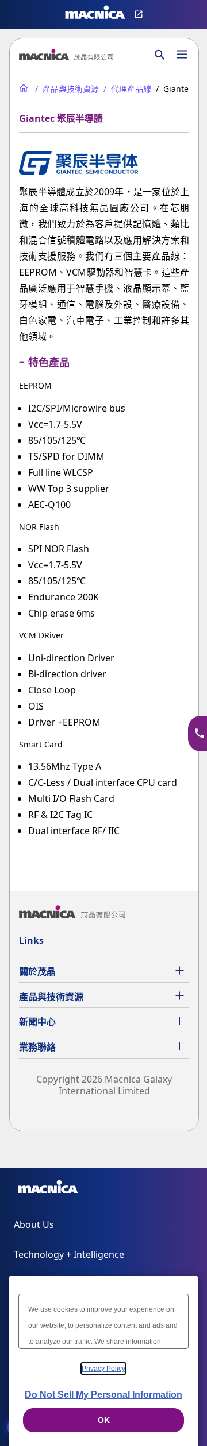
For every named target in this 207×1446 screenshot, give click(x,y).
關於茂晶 (37, 971)
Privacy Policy (103, 1368)
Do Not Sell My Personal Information (103, 1395)
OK (104, 1420)
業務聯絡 (37, 1047)
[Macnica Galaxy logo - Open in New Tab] (48, 1189)
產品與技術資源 (51, 996)
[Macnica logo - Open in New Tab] (95, 14)
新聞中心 (37, 1021)
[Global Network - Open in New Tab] (140, 14)
